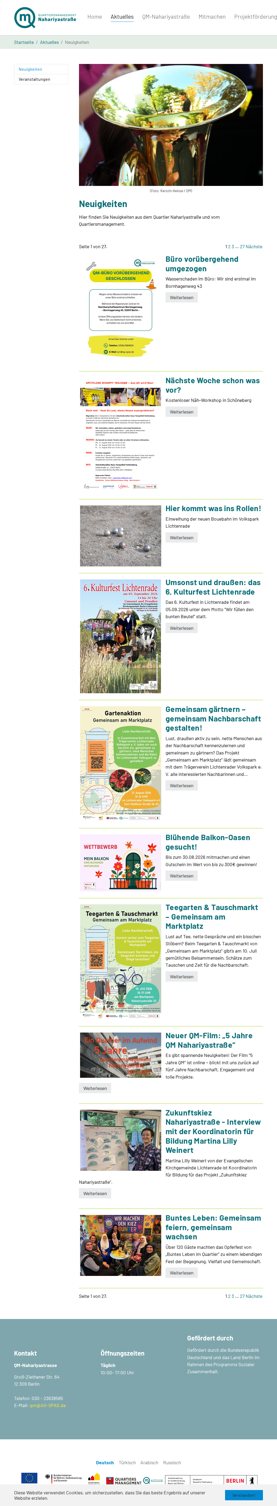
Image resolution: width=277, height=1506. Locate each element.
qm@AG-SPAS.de (48, 1405)
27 (242, 246)
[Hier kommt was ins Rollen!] (120, 535)
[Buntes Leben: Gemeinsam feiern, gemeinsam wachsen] (120, 1245)
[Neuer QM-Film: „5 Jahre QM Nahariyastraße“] (120, 1055)
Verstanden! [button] (244, 1495)
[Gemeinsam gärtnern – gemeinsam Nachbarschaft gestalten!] (120, 764)
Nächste (254, 246)
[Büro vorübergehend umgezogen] (120, 310)
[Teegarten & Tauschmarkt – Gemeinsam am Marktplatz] (120, 962)
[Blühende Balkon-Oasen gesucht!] (120, 862)
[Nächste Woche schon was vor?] (120, 435)
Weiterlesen (181, 297)
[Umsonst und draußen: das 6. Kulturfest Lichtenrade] (120, 636)
